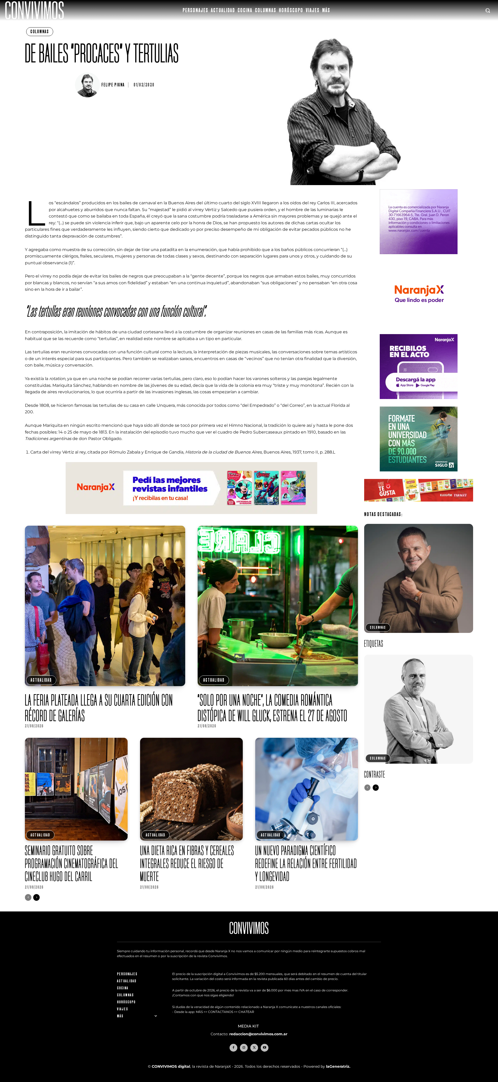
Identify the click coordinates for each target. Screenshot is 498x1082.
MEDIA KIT (249, 1026)
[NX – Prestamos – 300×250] (419, 403)
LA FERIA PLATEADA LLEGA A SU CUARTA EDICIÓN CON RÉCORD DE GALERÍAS (99, 708)
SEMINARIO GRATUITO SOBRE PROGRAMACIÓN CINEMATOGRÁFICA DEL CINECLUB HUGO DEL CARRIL (72, 863)
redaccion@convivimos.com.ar (258, 1034)
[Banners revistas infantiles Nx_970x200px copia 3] (191, 518)
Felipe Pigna (113, 85)
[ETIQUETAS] (418, 578)
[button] (487, 10)
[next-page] (36, 897)
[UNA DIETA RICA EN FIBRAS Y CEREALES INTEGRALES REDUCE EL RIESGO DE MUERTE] (191, 789)
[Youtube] (264, 1048)
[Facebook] (233, 1048)
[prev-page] (28, 897)
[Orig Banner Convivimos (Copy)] (418, 505)
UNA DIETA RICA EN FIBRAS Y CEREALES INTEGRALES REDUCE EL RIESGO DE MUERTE (187, 863)
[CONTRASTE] (418, 709)
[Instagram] (244, 1048)
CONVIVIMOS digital (171, 1066)
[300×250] (419, 330)
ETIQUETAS (373, 643)
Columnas (39, 31)
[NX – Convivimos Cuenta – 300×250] (419, 258)
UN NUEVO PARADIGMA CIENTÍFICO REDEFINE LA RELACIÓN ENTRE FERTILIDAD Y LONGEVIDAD (306, 863)
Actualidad (41, 680)
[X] (254, 1048)
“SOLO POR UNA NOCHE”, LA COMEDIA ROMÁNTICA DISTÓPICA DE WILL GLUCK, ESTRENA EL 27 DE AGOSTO (273, 708)
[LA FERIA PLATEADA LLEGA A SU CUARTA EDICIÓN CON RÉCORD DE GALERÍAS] (105, 606)
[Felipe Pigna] (88, 84)
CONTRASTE (374, 774)
